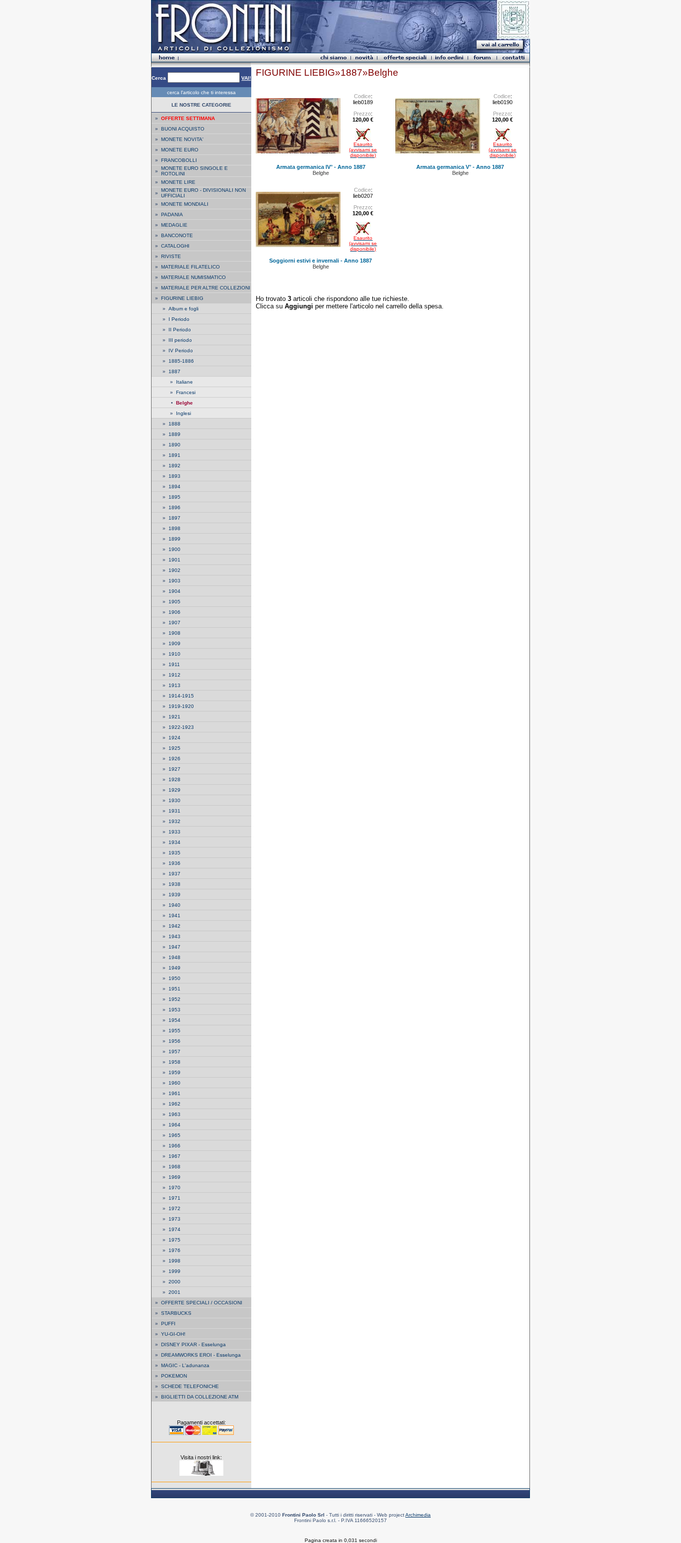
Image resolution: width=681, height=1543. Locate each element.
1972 (174, 1208)
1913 (174, 685)
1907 (174, 622)
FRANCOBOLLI (179, 160)
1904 (174, 591)
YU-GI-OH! (173, 1334)
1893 (174, 476)
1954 (174, 1020)
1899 (174, 539)
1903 (174, 580)
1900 (174, 549)
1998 (174, 1260)
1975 (174, 1240)
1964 (174, 1124)
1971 (174, 1198)
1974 (174, 1229)
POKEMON (174, 1376)
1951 (174, 988)
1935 (174, 852)
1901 (174, 559)
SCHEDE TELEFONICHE (190, 1386)
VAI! (246, 78)
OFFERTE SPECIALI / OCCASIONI (201, 1302)
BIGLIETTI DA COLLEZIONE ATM (199, 1397)
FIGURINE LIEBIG (182, 298)
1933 (174, 832)
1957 (174, 1051)
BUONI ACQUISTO (182, 129)
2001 (174, 1292)
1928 (174, 779)
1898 (174, 528)
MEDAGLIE (174, 225)
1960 (174, 1083)
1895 (174, 497)
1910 (174, 654)
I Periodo (179, 319)
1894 (174, 486)
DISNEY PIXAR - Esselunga (193, 1344)
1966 (174, 1145)
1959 (174, 1072)
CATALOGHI (175, 246)
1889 (174, 434)
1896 (174, 507)
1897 (174, 518)
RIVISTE (171, 256)
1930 (174, 800)
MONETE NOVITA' (182, 139)
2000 (174, 1281)
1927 (174, 769)
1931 (174, 811)
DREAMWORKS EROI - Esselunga (201, 1355)
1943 (174, 936)
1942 (174, 926)
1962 (174, 1104)
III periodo (180, 340)
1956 (174, 1041)
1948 (174, 957)
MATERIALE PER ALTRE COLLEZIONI (205, 287)
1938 (174, 884)
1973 (174, 1219)
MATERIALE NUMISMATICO (193, 277)
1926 (174, 758)
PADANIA (172, 214)
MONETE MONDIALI (184, 204)
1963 (174, 1114)
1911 (174, 664)
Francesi (185, 392)
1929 (174, 790)
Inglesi (183, 413)
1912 (174, 675)
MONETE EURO (179, 149)
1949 (174, 968)
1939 (174, 894)
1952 (174, 999)
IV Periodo (181, 350)
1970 (174, 1187)
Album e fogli (183, 308)
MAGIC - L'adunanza (185, 1365)
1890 (174, 444)
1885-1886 (181, 361)
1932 (174, 821)
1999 (174, 1271)
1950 (174, 978)
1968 (174, 1166)
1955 (174, 1030)
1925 (174, 748)
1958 (174, 1062)
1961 (174, 1093)
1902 (174, 570)
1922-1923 (181, 727)
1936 (174, 863)
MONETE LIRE (178, 182)
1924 (174, 737)
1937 (174, 873)
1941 (174, 915)
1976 (174, 1250)
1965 (174, 1135)
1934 (174, 842)
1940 (174, 905)
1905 (174, 601)
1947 (174, 947)
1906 (174, 612)
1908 (174, 633)
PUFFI (168, 1323)
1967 (174, 1156)
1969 (174, 1177)
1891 (174, 455)
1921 (174, 716)
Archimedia (418, 1515)
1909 (174, 643)
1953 (174, 1009)
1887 (174, 371)
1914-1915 (181, 696)
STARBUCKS (176, 1313)
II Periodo (180, 329)
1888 (174, 423)
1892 (174, 465)
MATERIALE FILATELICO (190, 267)
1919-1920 (181, 706)
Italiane (184, 382)
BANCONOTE (177, 235)
